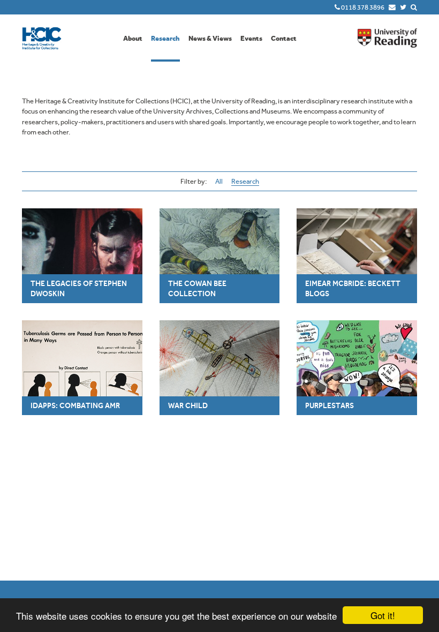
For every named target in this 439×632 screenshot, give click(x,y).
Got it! (382, 615)
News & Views (210, 38)
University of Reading (387, 38)
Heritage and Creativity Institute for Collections (42, 38)
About (132, 38)
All (219, 181)
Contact (284, 38)
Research (165, 38)
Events (251, 38)
